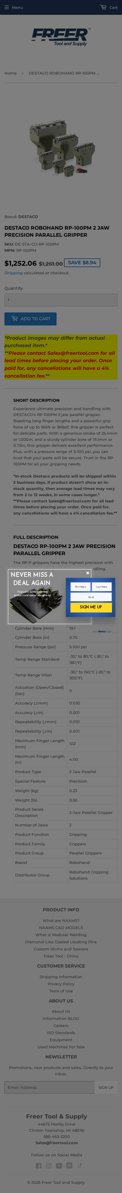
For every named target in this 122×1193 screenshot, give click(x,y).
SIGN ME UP (91, 607)
